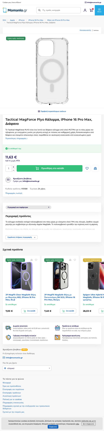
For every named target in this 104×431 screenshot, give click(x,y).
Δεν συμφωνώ (88, 424)
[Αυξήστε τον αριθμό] (13, 167)
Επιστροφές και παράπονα (13, 389)
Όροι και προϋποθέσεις (12, 386)
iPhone (22, 20)
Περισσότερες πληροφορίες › (16, 138)
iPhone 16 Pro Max (35, 20)
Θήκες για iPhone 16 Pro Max (58, 20)
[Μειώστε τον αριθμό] (13, 170)
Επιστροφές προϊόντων (12, 393)
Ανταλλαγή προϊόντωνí (12, 396)
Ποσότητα (9, 168)
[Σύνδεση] (85, 10)
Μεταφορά (7, 383)
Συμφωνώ (53, 427)
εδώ (77, 424)
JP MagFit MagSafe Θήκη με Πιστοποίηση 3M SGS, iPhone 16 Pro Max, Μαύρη (59, 297)
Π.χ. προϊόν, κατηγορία (51, 10)
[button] (99, 10)
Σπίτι (4, 20)
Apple (12, 20)
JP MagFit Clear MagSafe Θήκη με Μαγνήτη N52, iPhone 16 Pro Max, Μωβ (21, 297)
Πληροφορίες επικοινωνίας (13, 402)
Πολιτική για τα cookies (12, 399)
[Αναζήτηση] (39, 10)
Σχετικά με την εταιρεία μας (13, 412)
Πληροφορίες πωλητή (13, 193)
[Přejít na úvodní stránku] (15, 10)
